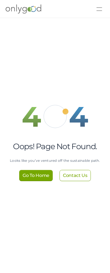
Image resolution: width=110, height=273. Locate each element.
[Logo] (15, 8)
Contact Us (42, 16)
